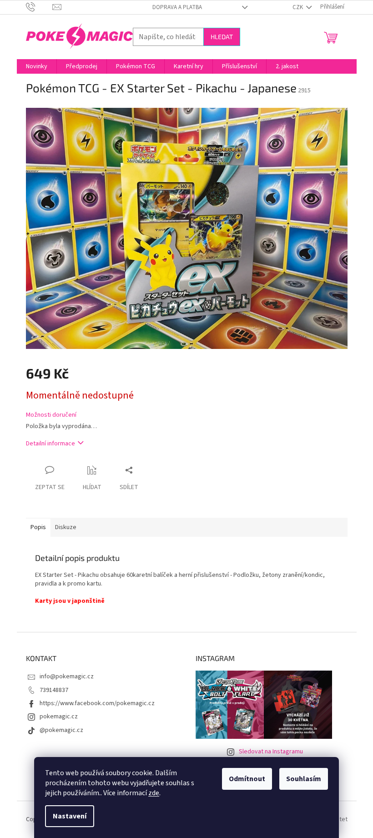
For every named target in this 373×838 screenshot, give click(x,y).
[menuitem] (36, 66)
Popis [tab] (38, 527)
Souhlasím (303, 779)
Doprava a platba (177, 7)
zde (153, 793)
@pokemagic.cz (61, 730)
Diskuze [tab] (65, 527)
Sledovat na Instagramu (271, 751)
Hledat (222, 36)
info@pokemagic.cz (67, 676)
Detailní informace (50, 443)
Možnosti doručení (51, 415)
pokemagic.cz (59, 716)
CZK (298, 7)
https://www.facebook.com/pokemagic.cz (97, 703)
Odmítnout (247, 779)
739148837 (54, 690)
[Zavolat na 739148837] (39, 7)
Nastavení (69, 816)
